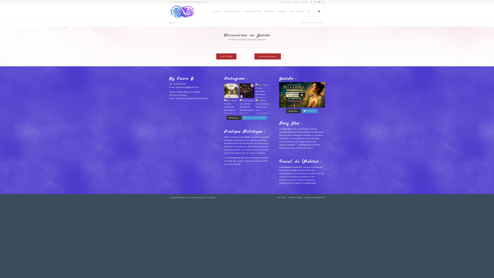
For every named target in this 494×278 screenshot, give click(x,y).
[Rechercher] (308, 11)
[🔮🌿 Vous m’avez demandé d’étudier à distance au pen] (262, 91)
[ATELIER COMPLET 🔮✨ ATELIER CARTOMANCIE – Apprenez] (247, 91)
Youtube (172, 22)
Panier (295, 2)
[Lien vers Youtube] (319, 2)
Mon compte (286, 2)
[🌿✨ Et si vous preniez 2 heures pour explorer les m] (231, 91)
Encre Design (210, 197)
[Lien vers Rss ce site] (323, 2)
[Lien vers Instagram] (315, 2)
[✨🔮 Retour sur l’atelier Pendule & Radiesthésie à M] (247, 106)
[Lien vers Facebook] (311, 2)
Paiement (304, 2)
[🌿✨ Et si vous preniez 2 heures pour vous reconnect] (262, 106)
